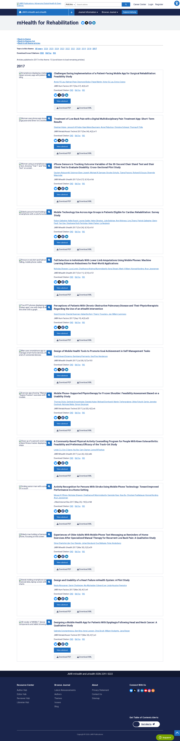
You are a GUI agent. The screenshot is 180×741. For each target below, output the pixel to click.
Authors (58, 694)
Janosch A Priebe (74, 127)
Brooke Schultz (113, 173)
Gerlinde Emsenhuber (75, 402)
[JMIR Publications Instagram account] (149, 690)
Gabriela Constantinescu (64, 631)
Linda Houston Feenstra (117, 585)
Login (150, 4)
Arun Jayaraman (151, 269)
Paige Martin (96, 82)
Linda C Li (58, 450)
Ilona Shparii (113, 269)
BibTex (48, 53)
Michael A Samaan (98, 173)
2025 (51, 49)
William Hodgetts (112, 631)
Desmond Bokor (84, 82)
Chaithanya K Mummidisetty (95, 495)
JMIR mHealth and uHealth (33, 12)
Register (159, 4)
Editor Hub (21, 694)
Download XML (85, 108)
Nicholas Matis (68, 404)
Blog (56, 706)
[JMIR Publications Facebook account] (138, 690)
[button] (177, 3)
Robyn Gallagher (61, 221)
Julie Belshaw (109, 221)
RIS (54, 53)
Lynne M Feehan (97, 450)
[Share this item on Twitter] (86, 22)
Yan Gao (62, 223)
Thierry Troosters (100, 314)
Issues (57, 702)
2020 (78, 49)
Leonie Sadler (85, 221)
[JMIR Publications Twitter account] (135, 690)
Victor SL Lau (108, 82)
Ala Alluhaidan (89, 585)
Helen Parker (93, 223)
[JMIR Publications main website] (39, 4)
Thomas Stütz (60, 402)
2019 (84, 49)
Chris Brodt (100, 631)
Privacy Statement (100, 690)
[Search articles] (126, 4)
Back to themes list (26, 41)
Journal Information (87, 12)
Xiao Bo (123, 495)
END (42, 53)
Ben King (79, 631)
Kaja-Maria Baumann (91, 127)
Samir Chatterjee (75, 585)
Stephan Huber (60, 127)
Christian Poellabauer (136, 495)
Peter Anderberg (114, 543)
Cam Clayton (85, 450)
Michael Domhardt (105, 402)
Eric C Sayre (67, 450)
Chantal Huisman (72, 314)
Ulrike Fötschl (137, 402)
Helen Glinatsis (97, 221)
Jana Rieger (124, 631)
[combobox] (99, 4)
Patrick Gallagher (144, 221)
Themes (58, 698)
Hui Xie (76, 450)
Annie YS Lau (59, 82)
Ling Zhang (132, 221)
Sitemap (96, 698)
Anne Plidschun (107, 127)
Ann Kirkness (121, 221)
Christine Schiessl (122, 127)
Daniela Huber (91, 402)
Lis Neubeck (104, 223)
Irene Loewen (89, 631)
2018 (89, 49)
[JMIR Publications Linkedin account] (142, 690)
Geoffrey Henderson (99, 356)
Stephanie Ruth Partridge (77, 223)
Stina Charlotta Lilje (62, 543)
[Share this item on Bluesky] (82, 22)
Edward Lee (101, 585)
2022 (67, 49)
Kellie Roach (73, 221)
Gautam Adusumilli (62, 173)
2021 (73, 49)
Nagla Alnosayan (61, 585)
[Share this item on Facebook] (90, 22)
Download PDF (65, 108)
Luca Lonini (74, 269)
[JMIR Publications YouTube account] (145, 690)
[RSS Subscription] (153, 690)
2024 (57, 49)
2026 (46, 49)
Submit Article (129, 12)
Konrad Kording (137, 269)
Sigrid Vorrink (59, 314)
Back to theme (24, 39)
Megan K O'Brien (61, 495)
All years (39, 49)
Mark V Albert (125, 269)
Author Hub (22, 690)
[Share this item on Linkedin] (94, 22)
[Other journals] (71, 12)
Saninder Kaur (113, 495)
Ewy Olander (75, 543)
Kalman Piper (71, 82)
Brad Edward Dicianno (63, 356)
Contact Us (97, 694)
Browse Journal (109, 12)
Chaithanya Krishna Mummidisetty (93, 269)
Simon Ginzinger (82, 404)
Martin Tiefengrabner (122, 402)
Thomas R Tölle (136, 127)
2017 (95, 49)
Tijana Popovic (126, 173)
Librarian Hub (23, 702)
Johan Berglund (88, 543)
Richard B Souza (139, 173)
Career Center (139, 4)
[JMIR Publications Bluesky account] (131, 690)
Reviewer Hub (23, 698)
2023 (62, 49)
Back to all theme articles (29, 43)
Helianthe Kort (86, 314)
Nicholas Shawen (61, 269)
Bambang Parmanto (81, 356)
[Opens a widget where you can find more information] (165, 737)
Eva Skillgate (101, 543)
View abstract (62, 101)
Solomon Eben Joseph (80, 173)
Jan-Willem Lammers (117, 314)
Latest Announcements (65, 690)
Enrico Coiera (119, 82)
